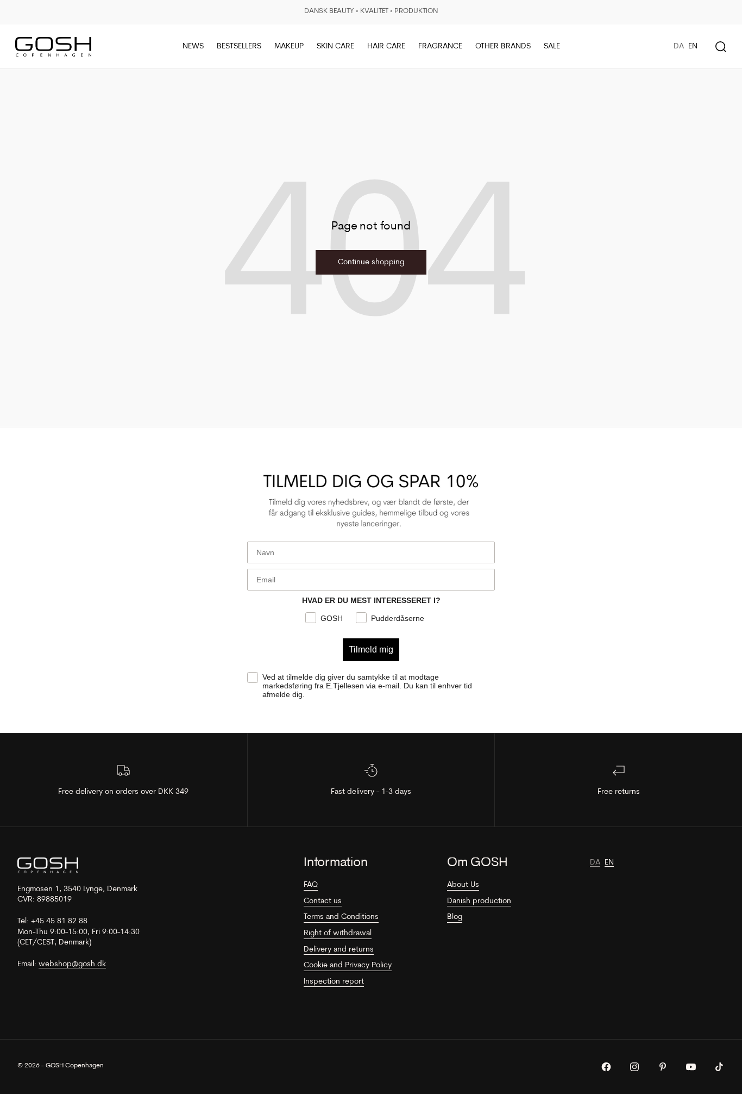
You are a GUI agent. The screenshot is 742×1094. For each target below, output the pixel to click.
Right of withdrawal (338, 933)
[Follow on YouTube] (691, 1066)
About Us (463, 885)
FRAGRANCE (440, 46)
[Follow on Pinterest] (662, 1066)
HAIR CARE (386, 46)
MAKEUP (289, 46)
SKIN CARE (335, 46)
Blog (454, 917)
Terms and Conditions (341, 917)
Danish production (479, 901)
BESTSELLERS (239, 46)
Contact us (323, 901)
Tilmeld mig (371, 649)
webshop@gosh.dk (72, 964)
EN (692, 46)
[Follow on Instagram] (634, 1066)
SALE (552, 46)
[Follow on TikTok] (719, 1066)
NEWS (193, 46)
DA (679, 46)
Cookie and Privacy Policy (348, 965)
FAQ (311, 885)
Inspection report (334, 982)
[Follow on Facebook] (606, 1066)
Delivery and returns (339, 950)
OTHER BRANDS (503, 46)
